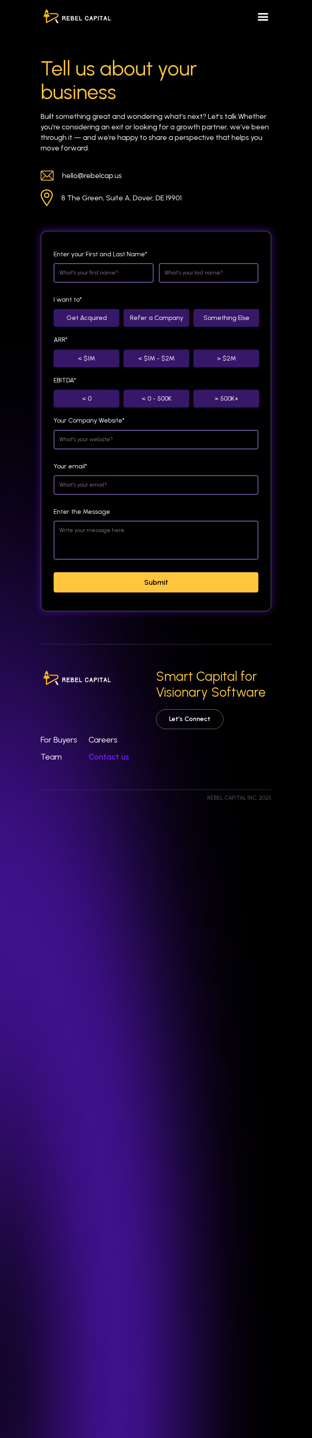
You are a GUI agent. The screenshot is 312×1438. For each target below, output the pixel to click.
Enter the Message (82, 511)
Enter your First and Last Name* (100, 254)
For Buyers (59, 740)
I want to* (68, 299)
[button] (263, 17)
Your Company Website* (89, 420)
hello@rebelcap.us (92, 175)
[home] (77, 17)
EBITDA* (65, 380)
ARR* (60, 339)
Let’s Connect (189, 719)
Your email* (70, 466)
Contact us (109, 757)
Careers (103, 740)
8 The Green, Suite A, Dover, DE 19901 (121, 197)
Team (51, 757)
